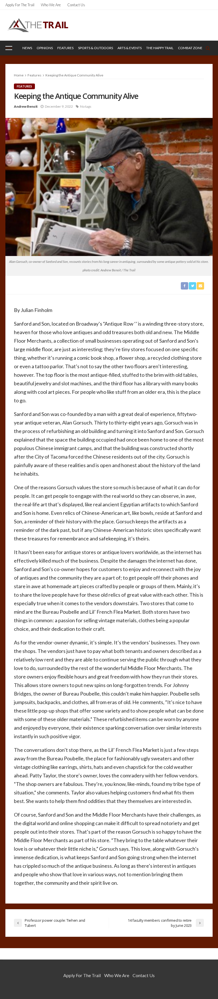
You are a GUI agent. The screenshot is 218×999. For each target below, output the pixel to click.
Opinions (45, 48)
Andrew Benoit (26, 106)
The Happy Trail (159, 48)
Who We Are (51, 5)
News (27, 48)
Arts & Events (130, 48)
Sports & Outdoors (95, 48)
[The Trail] (37, 25)
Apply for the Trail (19, 5)
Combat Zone (190, 48)
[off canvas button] (8, 48)
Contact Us (76, 5)
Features (65, 48)
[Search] (208, 48)
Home (19, 75)
